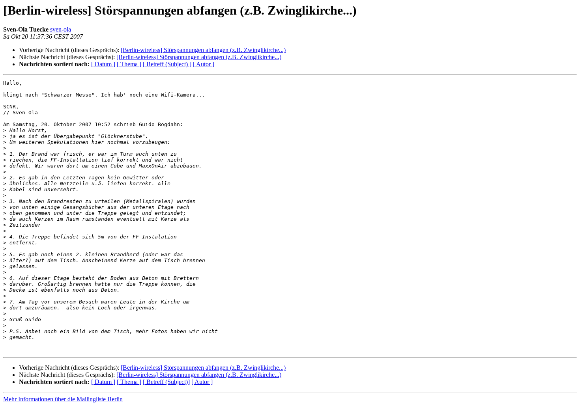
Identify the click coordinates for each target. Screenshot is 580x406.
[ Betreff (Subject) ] (167, 64)
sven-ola (60, 29)
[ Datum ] (103, 64)
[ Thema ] (129, 64)
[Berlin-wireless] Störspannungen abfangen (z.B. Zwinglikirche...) (203, 50)
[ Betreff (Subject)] (166, 381)
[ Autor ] (203, 64)
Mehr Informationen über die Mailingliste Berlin (63, 399)
